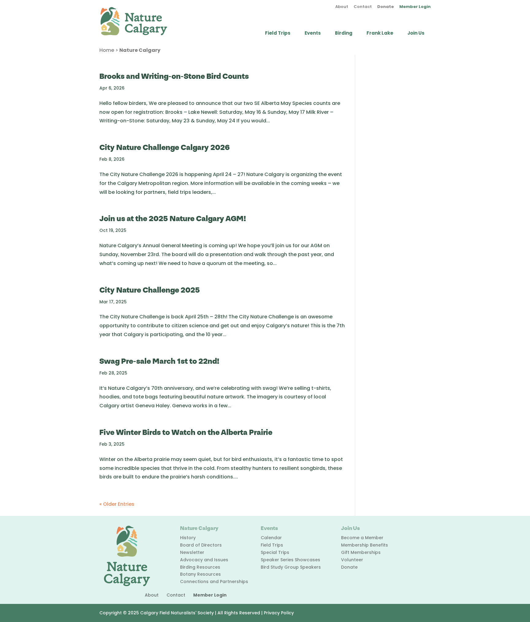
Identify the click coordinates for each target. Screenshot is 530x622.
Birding (343, 33)
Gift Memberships (361, 552)
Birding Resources (200, 567)
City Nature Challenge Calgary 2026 (164, 147)
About (341, 7)
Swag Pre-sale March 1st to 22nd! (159, 361)
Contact (363, 7)
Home (106, 50)
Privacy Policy (279, 613)
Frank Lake (380, 33)
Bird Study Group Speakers (291, 567)
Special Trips (275, 552)
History (188, 538)
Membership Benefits (364, 545)
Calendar (271, 538)
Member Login (415, 7)
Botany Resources (200, 574)
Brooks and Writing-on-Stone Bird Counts (174, 76)
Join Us (415, 33)
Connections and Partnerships (214, 581)
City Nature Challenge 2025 (149, 290)
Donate (385, 7)
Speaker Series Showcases (290, 560)
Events (313, 33)
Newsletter (192, 552)
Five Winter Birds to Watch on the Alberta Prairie (185, 432)
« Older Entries (116, 504)
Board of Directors (201, 545)
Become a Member (362, 538)
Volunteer (352, 560)
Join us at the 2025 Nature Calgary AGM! (172, 219)
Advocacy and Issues (204, 560)
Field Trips (277, 33)
